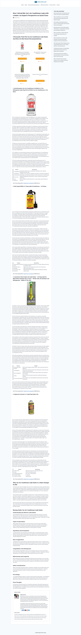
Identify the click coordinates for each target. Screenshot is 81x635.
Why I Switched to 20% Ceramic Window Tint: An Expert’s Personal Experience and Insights (61, 60)
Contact (58, 4)
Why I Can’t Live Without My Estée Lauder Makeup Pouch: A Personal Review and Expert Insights (31, 616)
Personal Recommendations (34, 4)
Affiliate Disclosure (44, 4)
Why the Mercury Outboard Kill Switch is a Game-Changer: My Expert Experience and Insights (30, 617)
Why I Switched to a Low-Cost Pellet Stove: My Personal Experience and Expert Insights (61, 18)
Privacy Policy (52, 4)
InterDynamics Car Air (20, 88)
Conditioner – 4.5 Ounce (39, 186)
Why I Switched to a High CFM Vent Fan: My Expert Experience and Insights (61, 34)
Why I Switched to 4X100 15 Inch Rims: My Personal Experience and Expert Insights (29, 619)
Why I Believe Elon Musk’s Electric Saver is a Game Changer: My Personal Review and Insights (61, 24)
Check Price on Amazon (22, 58)
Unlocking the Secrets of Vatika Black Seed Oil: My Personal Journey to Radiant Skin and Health (61, 50)
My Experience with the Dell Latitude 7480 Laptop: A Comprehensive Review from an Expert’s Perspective (61, 29)
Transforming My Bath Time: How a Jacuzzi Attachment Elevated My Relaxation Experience (30, 614)
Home (22, 4)
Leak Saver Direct (19, 277)
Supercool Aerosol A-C (20, 394)
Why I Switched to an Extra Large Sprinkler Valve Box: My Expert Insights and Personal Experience (60, 39)
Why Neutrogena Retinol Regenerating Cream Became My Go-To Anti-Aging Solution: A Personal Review (61, 45)
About (26, 4)
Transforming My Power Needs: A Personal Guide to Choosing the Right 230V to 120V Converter (61, 55)
